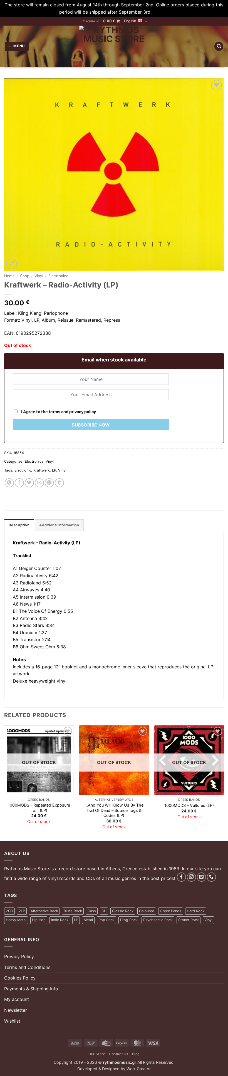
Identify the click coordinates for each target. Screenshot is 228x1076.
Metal (88, 920)
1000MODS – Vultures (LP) (189, 805)
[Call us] (211, 877)
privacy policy (82, 411)
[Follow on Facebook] (181, 877)
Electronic (22, 470)
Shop (24, 276)
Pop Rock (106, 920)
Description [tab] (19, 525)
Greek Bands (170, 911)
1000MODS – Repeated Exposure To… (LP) (39, 808)
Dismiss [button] (161, 12)
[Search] (218, 46)
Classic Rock (122, 911)
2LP (22, 911)
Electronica (58, 276)
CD (103, 911)
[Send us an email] (201, 877)
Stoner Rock (188, 920)
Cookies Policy (20, 978)
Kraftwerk (41, 470)
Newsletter (15, 1010)
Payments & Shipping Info (31, 988)
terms (54, 411)
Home (9, 276)
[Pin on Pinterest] (49, 482)
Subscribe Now (91, 425)
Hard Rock (195, 911)
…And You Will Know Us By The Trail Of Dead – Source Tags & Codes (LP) (114, 810)
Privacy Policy (19, 956)
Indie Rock (59, 920)
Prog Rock (129, 920)
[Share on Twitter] (29, 482)
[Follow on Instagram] (191, 877)
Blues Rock (73, 911)
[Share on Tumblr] (59, 482)
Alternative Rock (44, 911)
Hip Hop (39, 920)
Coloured (146, 911)
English (130, 21)
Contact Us (118, 1054)
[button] (111, 21)
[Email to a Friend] (39, 482)
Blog (136, 1054)
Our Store (96, 1054)
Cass (92, 911)
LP (54, 470)
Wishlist (12, 1021)
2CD (9, 911)
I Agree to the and (58, 411)
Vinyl (38, 276)
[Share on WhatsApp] (9, 482)
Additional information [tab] (59, 525)
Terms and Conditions (27, 967)
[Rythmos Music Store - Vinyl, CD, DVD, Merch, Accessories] (114, 46)
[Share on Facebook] (19, 482)
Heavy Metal (16, 920)
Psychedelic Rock (158, 920)
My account (16, 999)
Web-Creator (139, 1068)
